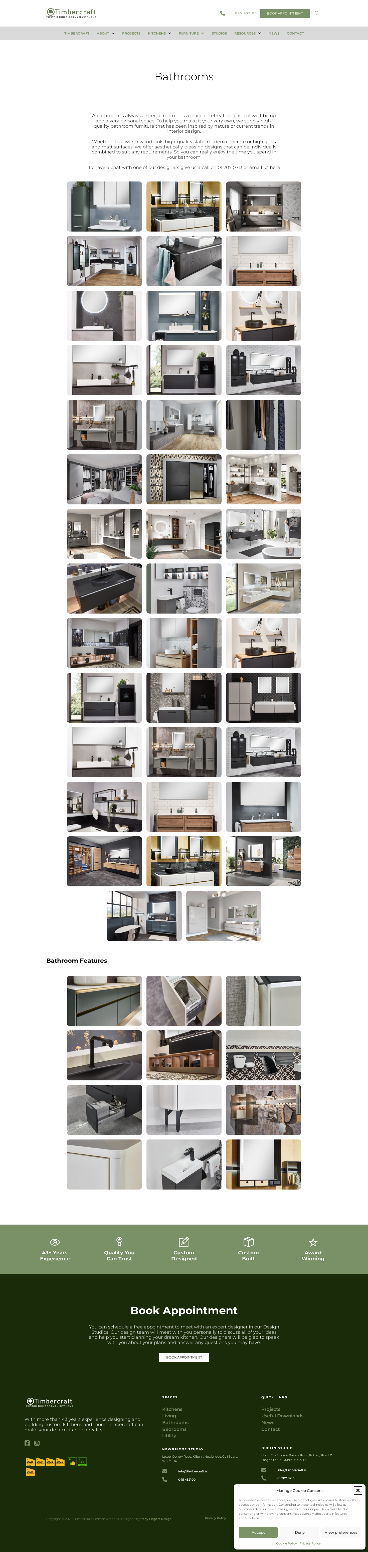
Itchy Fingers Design (155, 1519)
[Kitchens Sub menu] (169, 33)
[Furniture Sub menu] (202, 33)
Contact (295, 33)
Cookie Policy (286, 1543)
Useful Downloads (282, 1416)
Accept (258, 1532)
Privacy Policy (310, 1543)
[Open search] (317, 13)
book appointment (285, 13)
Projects (131, 33)
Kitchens (157, 33)
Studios (219, 33)
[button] (357, 1490)
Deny (300, 1532)
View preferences (341, 1532)
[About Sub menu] (113, 33)
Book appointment (184, 1357)
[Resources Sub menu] (259, 33)
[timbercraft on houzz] (56, 1465)
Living (169, 1416)
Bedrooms (174, 1429)
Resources (245, 33)
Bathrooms (175, 1422)
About (103, 33)
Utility (169, 1436)
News (274, 33)
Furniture (189, 33)
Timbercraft (76, 33)
